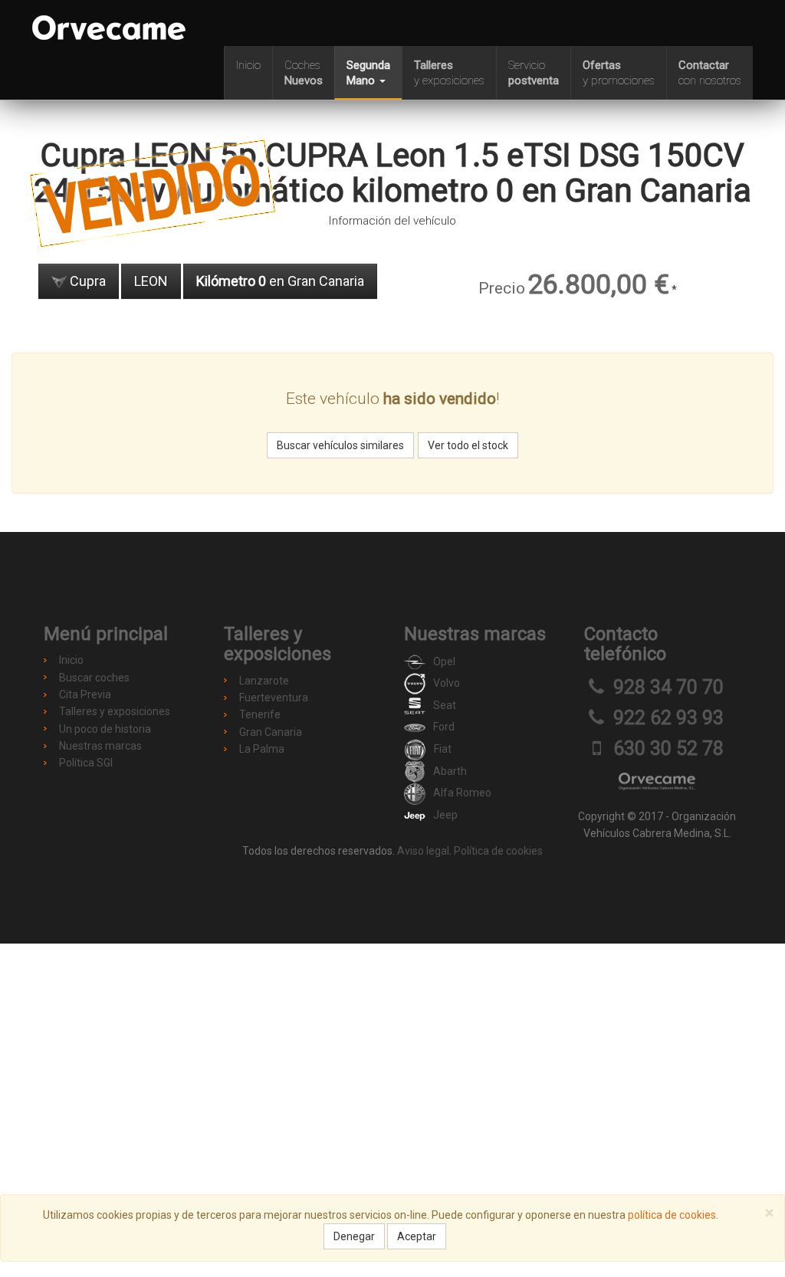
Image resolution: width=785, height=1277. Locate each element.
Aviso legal (423, 851)
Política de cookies (498, 851)
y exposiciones (449, 72)
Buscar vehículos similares (340, 445)
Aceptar (416, 1236)
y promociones (619, 72)
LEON (151, 281)
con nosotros (709, 72)
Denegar (354, 1236)
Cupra (86, 281)
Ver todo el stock (468, 445)
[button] (368, 73)
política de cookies (672, 1215)
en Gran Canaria (280, 281)
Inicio (248, 65)
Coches (303, 72)
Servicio (533, 72)
